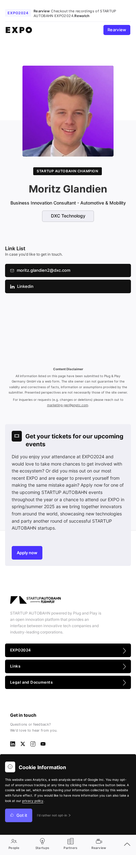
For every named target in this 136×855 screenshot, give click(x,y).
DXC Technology (68, 215)
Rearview (117, 29)
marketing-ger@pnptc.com (67, 405)
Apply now (27, 552)
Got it (21, 815)
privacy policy (32, 801)
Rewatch (82, 16)
